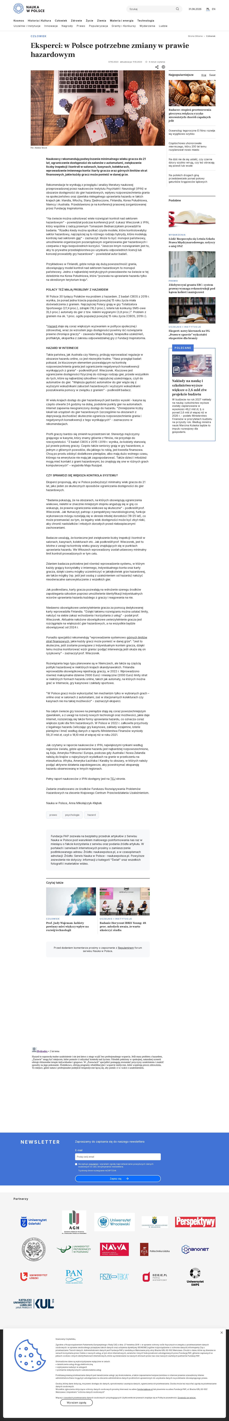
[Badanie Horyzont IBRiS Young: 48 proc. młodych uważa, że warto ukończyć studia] (125, 910)
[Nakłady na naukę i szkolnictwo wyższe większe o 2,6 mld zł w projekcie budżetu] (192, 394)
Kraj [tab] (203, 75)
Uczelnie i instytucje (116, 918)
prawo (53, 814)
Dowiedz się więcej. (187, 1398)
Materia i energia (122, 20)
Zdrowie (76, 20)
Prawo (81, 25)
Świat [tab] (212, 75)
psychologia (72, 814)
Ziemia (101, 20)
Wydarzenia (147, 25)
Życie (89, 20)
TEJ (112, 778)
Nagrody (67, 25)
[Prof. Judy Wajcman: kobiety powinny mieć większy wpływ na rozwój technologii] (71, 910)
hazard (91, 814)
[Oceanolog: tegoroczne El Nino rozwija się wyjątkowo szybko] (192, 132)
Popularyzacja (98, 25)
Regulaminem (126, 947)
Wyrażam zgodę (76, 1402)
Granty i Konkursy (124, 25)
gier (78, 238)
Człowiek (61, 20)
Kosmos (19, 20)
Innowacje (51, 25)
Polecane (183, 347)
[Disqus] (98, 1004)
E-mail (78, 1150)
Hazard (53, 326)
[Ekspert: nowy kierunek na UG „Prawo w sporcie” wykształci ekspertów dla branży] (192, 318)
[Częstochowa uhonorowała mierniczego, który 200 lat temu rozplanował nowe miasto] (192, 146)
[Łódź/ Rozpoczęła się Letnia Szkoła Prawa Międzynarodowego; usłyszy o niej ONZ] (192, 226)
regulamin (93, 1164)
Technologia (145, 20)
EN (213, 9)
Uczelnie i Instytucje (27, 25)
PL (208, 8)
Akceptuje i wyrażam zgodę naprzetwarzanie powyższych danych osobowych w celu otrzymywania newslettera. (115, 1165)
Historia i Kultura (39, 20)
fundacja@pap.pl (145, 1389)
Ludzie (163, 25)
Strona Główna (195, 36)
